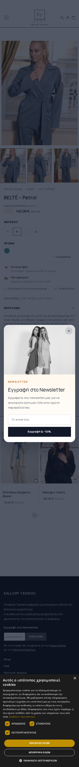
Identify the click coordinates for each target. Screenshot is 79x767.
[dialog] (39, 720)
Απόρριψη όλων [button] (39, 752)
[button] (39, 761)
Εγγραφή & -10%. (40, 432)
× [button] (74, 678)
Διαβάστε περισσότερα (22, 716)
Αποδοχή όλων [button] (39, 743)
